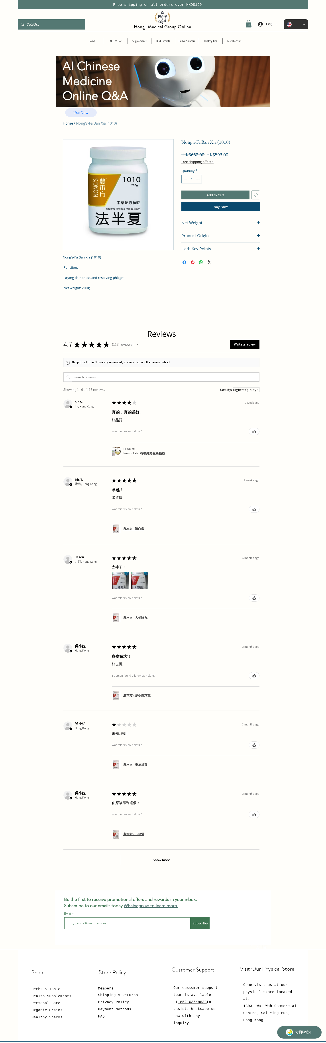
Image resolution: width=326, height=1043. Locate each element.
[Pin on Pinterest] (192, 262)
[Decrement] (185, 179)
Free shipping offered (197, 162)
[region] (163, 90)
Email (68, 913)
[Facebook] (251, 947)
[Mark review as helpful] (254, 431)
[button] (248, 23)
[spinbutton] (191, 179)
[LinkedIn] (264, 947)
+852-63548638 (192, 1002)
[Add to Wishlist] (255, 195)
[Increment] (198, 179)
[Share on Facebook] (184, 262)
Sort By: (226, 389)
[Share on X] (209, 262)
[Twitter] (257, 947)
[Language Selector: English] (296, 24)
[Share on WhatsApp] (201, 262)
